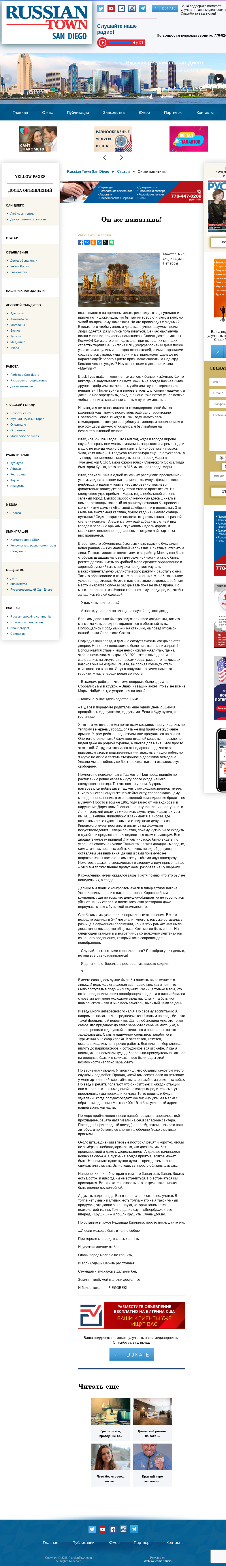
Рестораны (18, 474)
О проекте (17, 430)
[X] (105, 242)
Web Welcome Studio (157, 1561)
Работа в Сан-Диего (24, 374)
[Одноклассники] (93, 242)
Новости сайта (20, 413)
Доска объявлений (30, 190)
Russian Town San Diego (88, 171)
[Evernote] (111, 242)
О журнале (18, 424)
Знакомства (114, 112)
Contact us (17, 633)
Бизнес (15, 330)
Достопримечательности (28, 219)
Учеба (14, 347)
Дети (13, 578)
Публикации (78, 112)
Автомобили (19, 319)
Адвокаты (17, 313)
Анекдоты (17, 486)
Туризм (15, 336)
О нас (47, 112)
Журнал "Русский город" (27, 419)
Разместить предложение (28, 380)
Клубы (14, 480)
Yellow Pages (30, 176)
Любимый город (22, 213)
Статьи (123, 171)
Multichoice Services (24, 436)
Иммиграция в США (24, 539)
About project (19, 628)
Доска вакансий (21, 386)
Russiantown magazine (26, 622)
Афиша (15, 468)
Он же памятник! (152, 171)
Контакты (205, 112)
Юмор (144, 112)
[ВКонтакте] (87, 242)
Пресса (15, 512)
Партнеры (173, 112)
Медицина (17, 342)
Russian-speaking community (30, 616)
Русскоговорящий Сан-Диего (31, 589)
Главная (20, 112)
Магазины (17, 325)
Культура (16, 463)
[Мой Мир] (99, 242)
